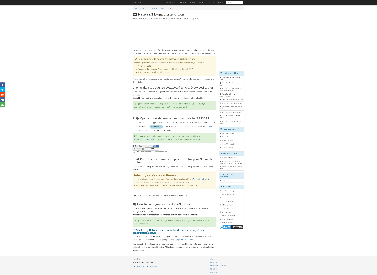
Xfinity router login (227, 219)
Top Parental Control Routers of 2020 (231, 108)
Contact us (213, 262)
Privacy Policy (214, 272)
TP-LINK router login (228, 191)
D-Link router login (227, 222)
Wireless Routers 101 (228, 157)
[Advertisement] (174, 35)
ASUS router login (227, 201)
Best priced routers (227, 133)
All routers (172, 2)
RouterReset (140, 2)
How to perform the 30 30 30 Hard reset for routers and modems (231, 162)
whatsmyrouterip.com (146, 139)
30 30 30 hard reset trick (183, 240)
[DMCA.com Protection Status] (231, 227)
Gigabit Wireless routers (229, 137)
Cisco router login (227, 208)
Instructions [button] (196, 2)
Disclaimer (213, 269)
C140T (223, 181)
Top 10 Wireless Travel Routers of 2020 (231, 84)
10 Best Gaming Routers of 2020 (231, 103)
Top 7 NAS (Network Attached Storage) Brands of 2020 (230, 89)
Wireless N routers (227, 140)
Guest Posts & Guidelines (218, 265)
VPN (184, 2)
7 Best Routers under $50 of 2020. (232, 99)
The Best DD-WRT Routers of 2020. (230, 117)
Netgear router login (228, 194)
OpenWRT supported (228, 144)
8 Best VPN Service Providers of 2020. (231, 78)
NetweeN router (143, 50)
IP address (171, 123)
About (212, 259)
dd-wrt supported (227, 147)
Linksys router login (227, 198)
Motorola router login (228, 215)
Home (136, 8)
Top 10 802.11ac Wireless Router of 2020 (231, 122)
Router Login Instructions (153, 8)
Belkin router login (227, 205)
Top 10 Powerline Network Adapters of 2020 (229, 95)
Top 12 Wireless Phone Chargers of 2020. (231, 168)
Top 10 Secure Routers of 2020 (231, 112)
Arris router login (226, 212)
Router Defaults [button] (215, 2)
